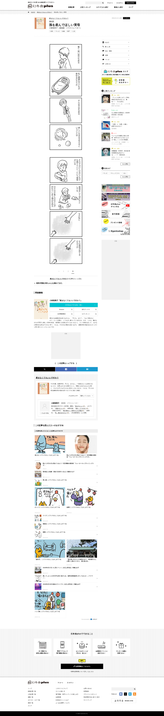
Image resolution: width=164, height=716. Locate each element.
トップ (30, 688)
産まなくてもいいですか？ (44, 12)
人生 (74, 31)
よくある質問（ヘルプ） (63, 703)
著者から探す (118, 7)
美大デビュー (79, 406)
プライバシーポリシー (90, 694)
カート (111, 3)
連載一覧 (30, 697)
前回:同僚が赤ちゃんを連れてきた (49, 283)
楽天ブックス (86, 309)
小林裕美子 (55, 403)
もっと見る (125, 164)
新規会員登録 (130, 3)
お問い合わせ (88, 688)
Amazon (61, 309)
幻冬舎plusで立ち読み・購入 (73, 305)
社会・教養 (108, 51)
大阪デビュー (59, 408)
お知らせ (108, 64)
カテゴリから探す (102, 7)
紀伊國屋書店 (62, 314)
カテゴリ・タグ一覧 (34, 700)
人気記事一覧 (32, 694)
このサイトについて (62, 688)
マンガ (58, 31)
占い (125, 173)
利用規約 (86, 691)
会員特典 (58, 697)
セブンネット (86, 314)
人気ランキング (85, 7)
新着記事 (71, 7)
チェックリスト (115, 173)
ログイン (120, 3)
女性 (52, 31)
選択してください (85, 396)
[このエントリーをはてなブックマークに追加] (130, 694)
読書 (106, 55)
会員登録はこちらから (82, 666)
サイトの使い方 (60, 691)
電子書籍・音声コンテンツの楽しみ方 (67, 694)
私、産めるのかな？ (61, 413)
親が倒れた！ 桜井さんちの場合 (72, 410)
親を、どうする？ (81, 408)
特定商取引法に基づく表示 (92, 697)
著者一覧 (30, 703)
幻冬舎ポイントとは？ (62, 700)
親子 (68, 31)
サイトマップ (88, 700)
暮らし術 (107, 46)
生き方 (33, 12)
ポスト (127, 18)
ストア (131, 7)
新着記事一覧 (32, 691)
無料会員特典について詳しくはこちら (82, 671)
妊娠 (63, 31)
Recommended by (86, 619)
